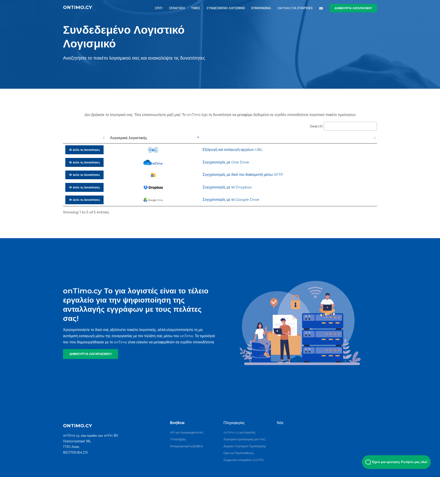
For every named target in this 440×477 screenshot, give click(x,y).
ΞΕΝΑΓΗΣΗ (177, 8)
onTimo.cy (77, 7)
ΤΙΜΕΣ (195, 8)
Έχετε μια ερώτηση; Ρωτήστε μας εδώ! (399, 462)
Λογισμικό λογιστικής (128, 138)
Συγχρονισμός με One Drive (226, 162)
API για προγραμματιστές (186, 432)
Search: (316, 126)
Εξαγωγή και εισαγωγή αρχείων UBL (233, 149)
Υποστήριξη (178, 439)
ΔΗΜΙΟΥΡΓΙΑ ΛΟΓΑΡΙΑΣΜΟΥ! (90, 354)
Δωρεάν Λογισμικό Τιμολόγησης (244, 446)
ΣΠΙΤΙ (158, 8)
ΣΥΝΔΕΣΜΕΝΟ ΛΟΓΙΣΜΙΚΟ (226, 8)
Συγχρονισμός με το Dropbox (227, 187)
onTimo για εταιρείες (295, 8)
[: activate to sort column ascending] (84, 137)
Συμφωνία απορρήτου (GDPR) (243, 460)
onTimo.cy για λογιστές (239, 432)
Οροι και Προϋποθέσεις (238, 453)
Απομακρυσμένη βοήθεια (186, 446)
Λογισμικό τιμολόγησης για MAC (244, 439)
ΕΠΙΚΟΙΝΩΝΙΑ (261, 8)
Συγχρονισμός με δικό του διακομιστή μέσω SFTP (243, 174)
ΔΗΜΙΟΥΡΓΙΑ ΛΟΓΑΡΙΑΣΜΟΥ (353, 8)
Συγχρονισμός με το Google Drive (231, 199)
